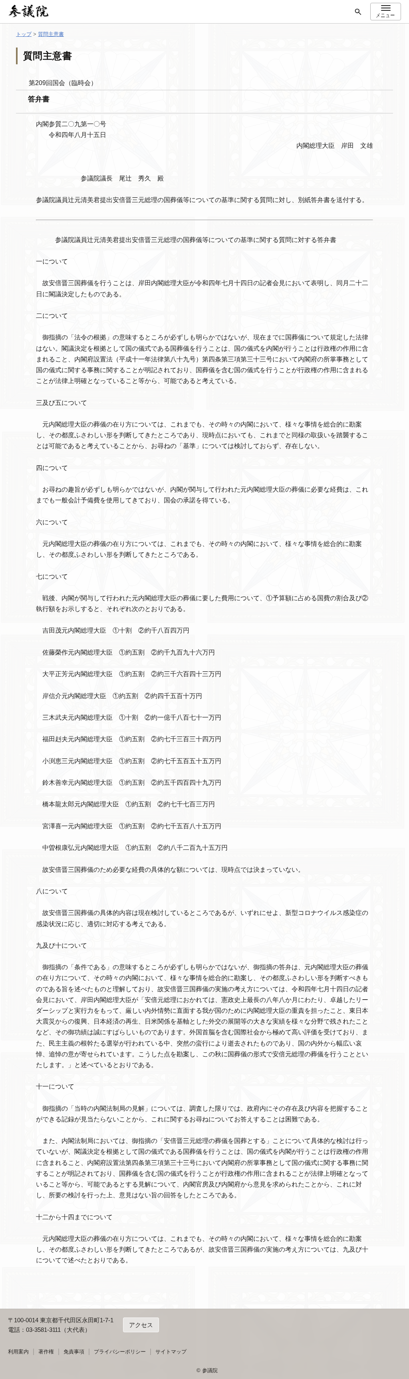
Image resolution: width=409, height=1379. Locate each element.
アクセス (141, 1324)
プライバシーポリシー (120, 1352)
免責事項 (74, 1352)
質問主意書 (51, 34)
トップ (24, 34)
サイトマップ (171, 1352)
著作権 (46, 1352)
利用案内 (18, 1352)
